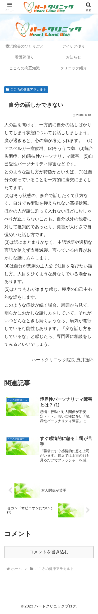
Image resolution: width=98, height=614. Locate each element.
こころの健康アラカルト (28, 89)
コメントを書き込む (49, 552)
